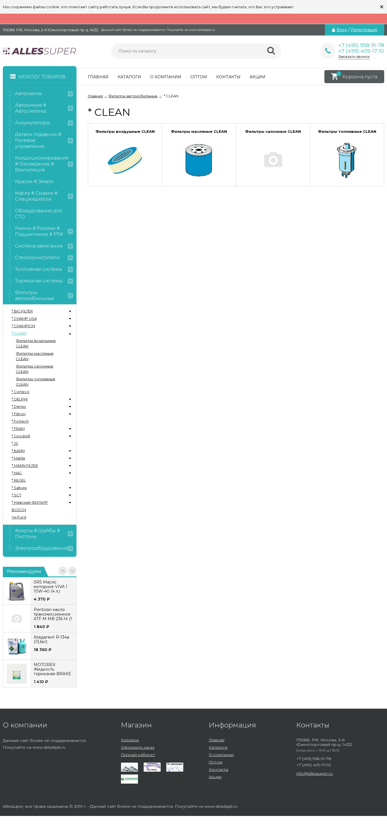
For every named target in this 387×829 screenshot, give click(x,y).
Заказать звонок (354, 56)
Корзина (130, 739)
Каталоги (129, 76)
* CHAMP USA (24, 318)
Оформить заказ (137, 747)
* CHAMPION (23, 326)
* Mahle (18, 458)
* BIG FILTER (22, 311)
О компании (165, 76)
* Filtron (18, 414)
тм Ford (19, 517)
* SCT (16, 495)
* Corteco (20, 391)
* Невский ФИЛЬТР (30, 502)
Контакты (228, 76)
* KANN (18, 450)
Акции (257, 76)
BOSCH (19, 509)
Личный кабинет (138, 754)
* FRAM (18, 428)
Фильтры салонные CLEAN (34, 369)
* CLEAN (19, 333)
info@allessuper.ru (314, 773)
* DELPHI (19, 399)
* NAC (17, 473)
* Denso (19, 406)
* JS (15, 443)
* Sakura (19, 487)
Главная (98, 76)
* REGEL (19, 480)
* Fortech (20, 421)
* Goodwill (21, 436)
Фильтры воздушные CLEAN (36, 343)
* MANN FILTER (25, 465)
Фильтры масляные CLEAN (35, 356)
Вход (342, 30)
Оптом (198, 76)
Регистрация (364, 30)
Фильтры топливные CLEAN (35, 382)
